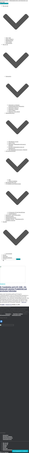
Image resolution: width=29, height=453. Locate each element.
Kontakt (4, 255)
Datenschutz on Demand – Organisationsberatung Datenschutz (16, 105)
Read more (23, 302)
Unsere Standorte (10, 39)
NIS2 (9, 179)
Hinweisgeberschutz (16, 315)
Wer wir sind (5, 443)
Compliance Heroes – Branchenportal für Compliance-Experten (15, 219)
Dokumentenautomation (11, 217)
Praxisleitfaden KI (12, 213)
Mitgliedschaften (9, 40)
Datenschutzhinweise (7, 257)
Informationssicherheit (5, 315)
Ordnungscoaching (10, 216)
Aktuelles (5, 445)
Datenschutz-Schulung (13, 109)
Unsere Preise (11, 143)
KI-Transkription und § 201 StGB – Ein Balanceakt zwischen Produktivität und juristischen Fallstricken (13, 289)
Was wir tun (5, 444)
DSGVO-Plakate (11, 110)
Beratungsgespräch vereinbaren (20, 451)
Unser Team (8, 38)
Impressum (5, 256)
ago (8, 304)
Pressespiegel (9, 253)
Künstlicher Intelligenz (18, 314)
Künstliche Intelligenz (7, 436)
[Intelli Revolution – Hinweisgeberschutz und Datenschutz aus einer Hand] (14, 2)
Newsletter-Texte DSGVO (14, 111)
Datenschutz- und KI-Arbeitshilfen (13, 215)
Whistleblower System (13, 141)
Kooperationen (9, 43)
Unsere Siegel (9, 42)
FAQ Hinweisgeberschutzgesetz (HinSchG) (17, 149)
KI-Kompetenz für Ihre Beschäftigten (16, 212)
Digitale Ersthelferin (12, 181)
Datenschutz (8, 314)
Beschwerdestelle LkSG (11, 182)
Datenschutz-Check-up (13, 107)
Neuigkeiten (2, 284)
